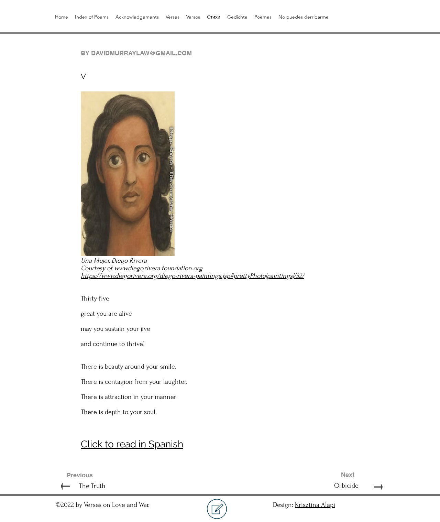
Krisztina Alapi (315, 505)
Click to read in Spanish (132, 444)
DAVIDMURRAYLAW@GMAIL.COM (141, 53)
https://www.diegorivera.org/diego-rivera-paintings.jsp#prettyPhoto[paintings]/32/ (192, 276)
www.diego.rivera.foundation (153, 268)
